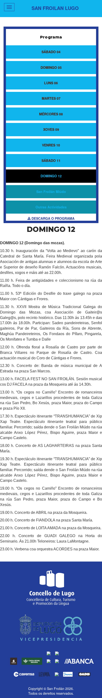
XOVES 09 (51, 129)
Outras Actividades (51, 207)
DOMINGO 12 (51, 175)
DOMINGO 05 (51, 67)
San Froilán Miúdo (51, 191)
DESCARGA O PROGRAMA (52, 218)
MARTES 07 (51, 98)
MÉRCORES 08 (51, 114)
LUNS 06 (51, 82)
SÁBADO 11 (51, 160)
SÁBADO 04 (51, 51)
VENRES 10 (51, 145)
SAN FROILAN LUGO (55, 8)
